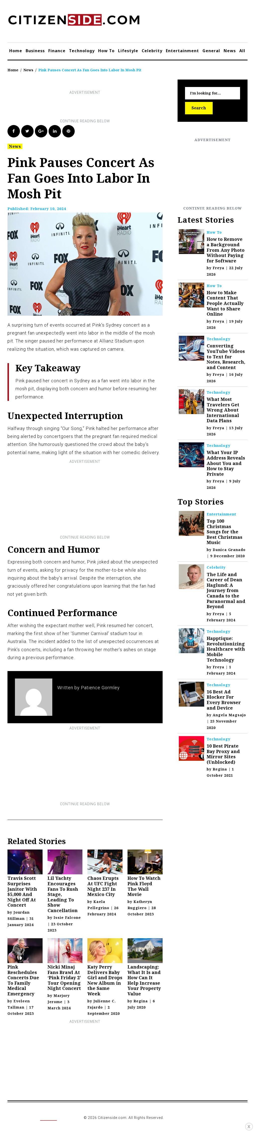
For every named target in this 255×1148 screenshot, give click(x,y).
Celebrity (152, 50)
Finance (56, 50)
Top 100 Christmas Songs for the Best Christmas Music (224, 531)
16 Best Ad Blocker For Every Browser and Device (224, 700)
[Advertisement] (98, 107)
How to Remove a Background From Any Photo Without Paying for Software (226, 249)
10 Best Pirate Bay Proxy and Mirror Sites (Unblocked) (223, 754)
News (230, 50)
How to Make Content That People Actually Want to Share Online (225, 303)
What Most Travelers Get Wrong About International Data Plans (223, 410)
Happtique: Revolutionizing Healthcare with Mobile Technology (226, 649)
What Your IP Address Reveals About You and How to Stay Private (226, 463)
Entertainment (182, 50)
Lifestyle (128, 50)
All (242, 50)
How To (106, 50)
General (211, 50)
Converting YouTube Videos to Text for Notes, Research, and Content (226, 356)
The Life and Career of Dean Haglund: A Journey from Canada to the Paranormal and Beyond (226, 590)
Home (15, 50)
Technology (82, 50)
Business (35, 50)
